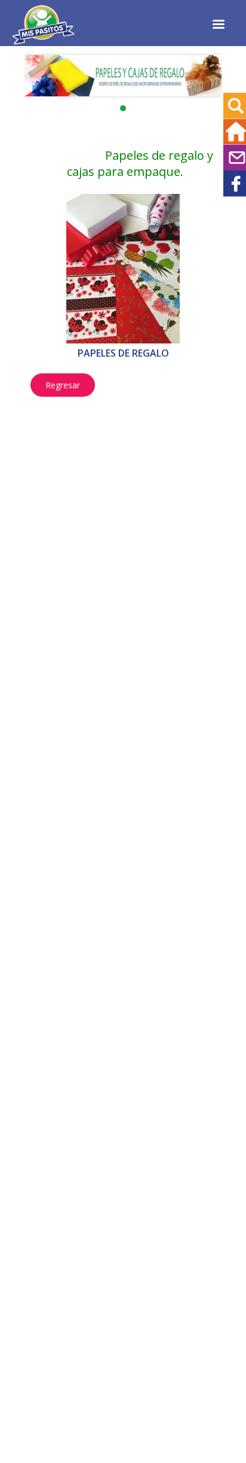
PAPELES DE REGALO (123, 353)
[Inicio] (44, 41)
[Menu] (218, 25)
